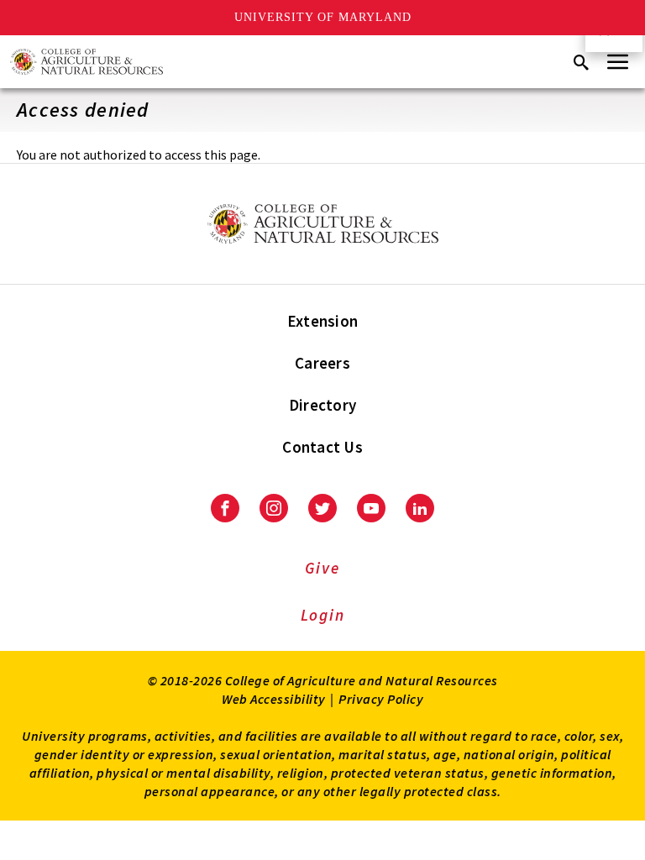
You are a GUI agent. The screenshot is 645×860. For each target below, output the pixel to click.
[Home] (86, 61)
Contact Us (322, 447)
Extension (322, 321)
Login (323, 615)
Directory (322, 405)
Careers (322, 363)
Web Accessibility (274, 698)
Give (322, 568)
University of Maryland (323, 17)
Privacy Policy (380, 698)
